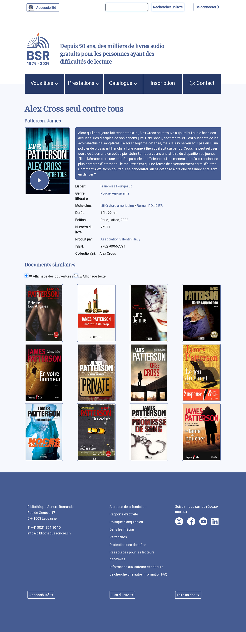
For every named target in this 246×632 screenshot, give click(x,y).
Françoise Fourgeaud (116, 186)
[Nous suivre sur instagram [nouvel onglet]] (179, 521)
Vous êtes (43, 83)
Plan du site (120, 595)
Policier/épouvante (115, 193)
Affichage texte (94, 276)
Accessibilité (46, 8)
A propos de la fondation (128, 507)
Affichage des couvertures (52, 276)
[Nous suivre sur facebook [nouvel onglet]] (191, 521)
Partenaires (118, 537)
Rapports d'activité (124, 514)
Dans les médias (122, 529)
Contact (204, 83)
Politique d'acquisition (126, 522)
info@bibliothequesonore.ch (49, 533)
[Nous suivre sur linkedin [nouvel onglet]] (215, 521)
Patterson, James (43, 120)
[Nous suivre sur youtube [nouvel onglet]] (203, 521)
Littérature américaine (118, 206)
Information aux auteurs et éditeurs (136, 567)
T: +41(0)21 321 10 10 (44, 527)
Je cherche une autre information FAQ (138, 574)
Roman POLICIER (150, 206)
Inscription (163, 83)
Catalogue (121, 83)
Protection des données (128, 545)
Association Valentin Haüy (120, 239)
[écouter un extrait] (39, 180)
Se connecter (206, 7)
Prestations (82, 83)
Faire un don (186, 595)
